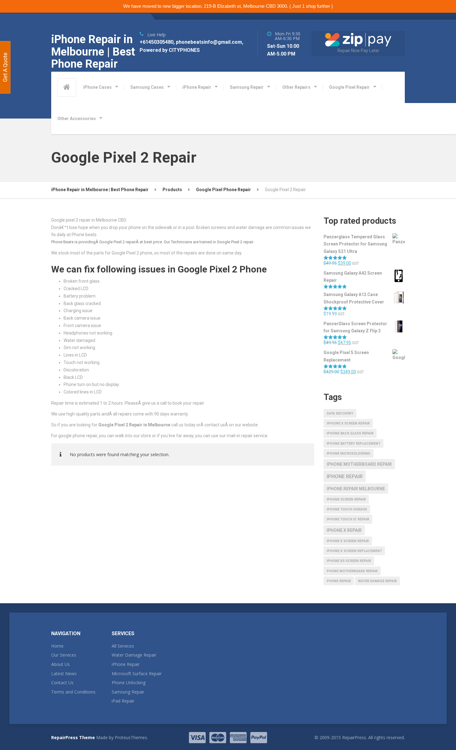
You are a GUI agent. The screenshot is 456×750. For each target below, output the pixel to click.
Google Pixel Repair (349, 87)
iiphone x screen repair (348, 423)
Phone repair (339, 581)
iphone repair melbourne (356, 488)
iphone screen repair (346, 499)
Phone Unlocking (128, 682)
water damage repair (377, 581)
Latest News (64, 673)
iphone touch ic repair (348, 519)
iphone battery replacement (353, 444)
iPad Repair (123, 701)
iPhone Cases (97, 87)
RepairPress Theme (73, 737)
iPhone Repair (196, 87)
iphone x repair (344, 530)
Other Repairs (296, 87)
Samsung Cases (147, 87)
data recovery (340, 413)
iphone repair (345, 476)
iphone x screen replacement (354, 551)
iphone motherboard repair (359, 464)
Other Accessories (76, 118)
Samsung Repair (247, 87)
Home (57, 646)
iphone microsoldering (348, 453)
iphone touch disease (347, 509)
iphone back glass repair (350, 433)
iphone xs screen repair (349, 561)
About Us (60, 664)
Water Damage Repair (134, 655)
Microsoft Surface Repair (137, 673)
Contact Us (62, 682)
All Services (123, 646)
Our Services (63, 655)
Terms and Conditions (73, 692)
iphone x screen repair (348, 541)
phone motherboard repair (352, 571)
